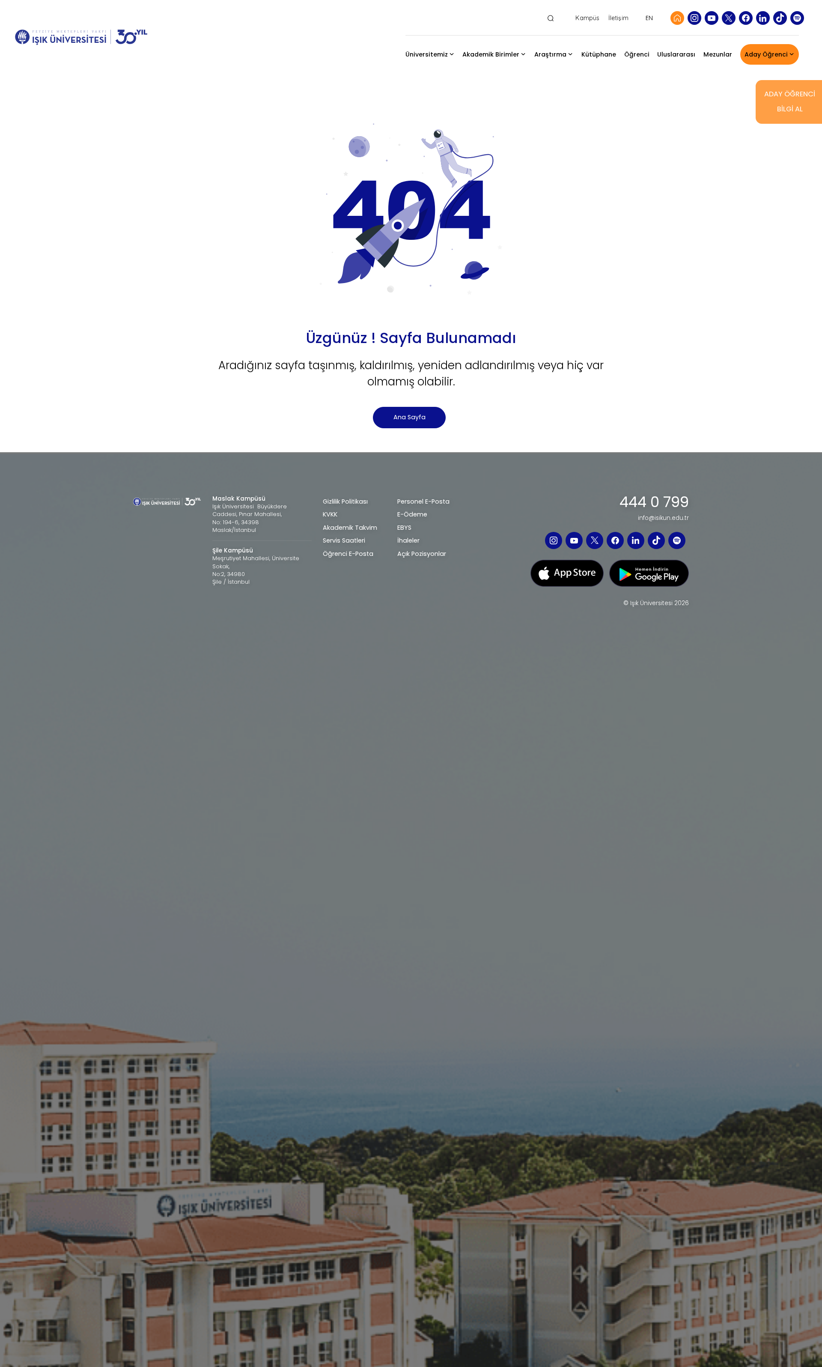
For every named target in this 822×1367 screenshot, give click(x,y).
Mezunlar (717, 54)
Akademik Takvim (350, 527)
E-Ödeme (412, 514)
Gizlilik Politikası (345, 501)
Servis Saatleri (344, 540)
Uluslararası (676, 54)
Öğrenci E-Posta (348, 553)
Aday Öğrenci (766, 54)
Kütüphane (598, 54)
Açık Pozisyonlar (421, 553)
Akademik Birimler (490, 54)
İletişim (618, 18)
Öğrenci (636, 54)
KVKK (330, 514)
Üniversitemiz (426, 54)
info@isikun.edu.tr (663, 518)
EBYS (404, 527)
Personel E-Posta (423, 501)
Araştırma (550, 54)
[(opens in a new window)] (694, 18)
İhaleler (408, 540)
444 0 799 (654, 502)
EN (649, 18)
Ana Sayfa (409, 417)
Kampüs (587, 18)
